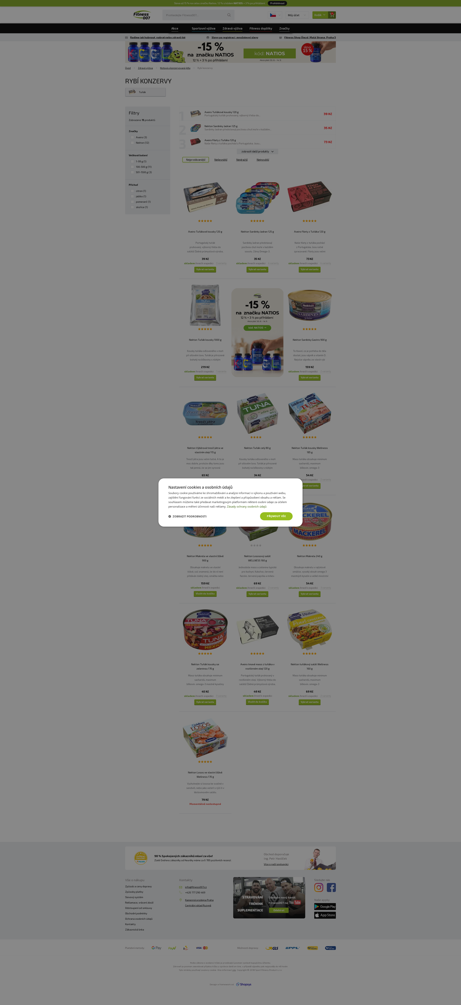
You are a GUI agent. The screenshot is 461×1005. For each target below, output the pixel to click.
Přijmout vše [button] (276, 516)
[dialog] (230, 502)
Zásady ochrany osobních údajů (247, 506)
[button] (187, 516)
